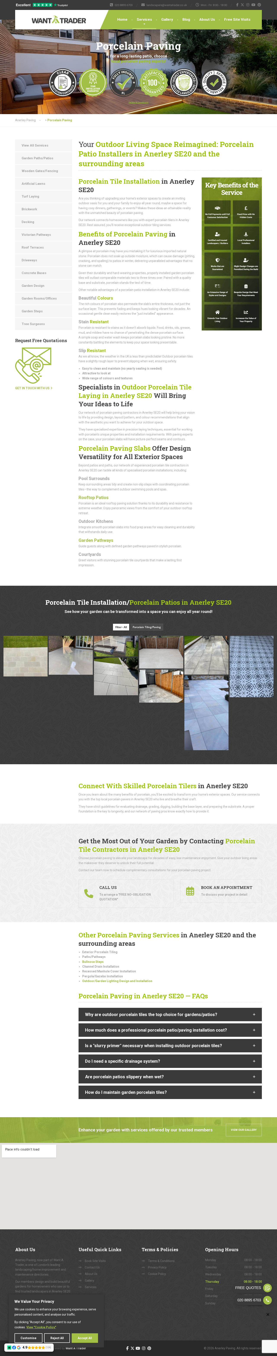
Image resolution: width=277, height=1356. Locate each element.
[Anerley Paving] (45, 16)
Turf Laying (30, 196)
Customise (28, 1338)
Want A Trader (76, 1348)
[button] (170, 1014)
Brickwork (29, 209)
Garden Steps (32, 311)
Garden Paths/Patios (37, 158)
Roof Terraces (33, 247)
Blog (186, 19)
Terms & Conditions (161, 1261)
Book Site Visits (95, 1261)
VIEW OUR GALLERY (244, 1129)
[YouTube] (253, 4)
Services (144, 19)
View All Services (35, 145)
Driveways (29, 260)
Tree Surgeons (33, 324)
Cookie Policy (157, 1274)
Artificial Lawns (33, 184)
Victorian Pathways (36, 235)
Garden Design (33, 286)
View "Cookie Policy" (41, 1327)
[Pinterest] (259, 4)
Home (122, 19)
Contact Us (92, 1267)
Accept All (85, 1338)
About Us (207, 19)
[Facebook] (237, 4)
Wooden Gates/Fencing (40, 171)
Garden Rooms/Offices (39, 298)
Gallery (167, 19)
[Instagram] (248, 4)
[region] (56, 1320)
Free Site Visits (237, 19)
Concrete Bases (34, 273)
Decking (28, 222)
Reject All (57, 1338)
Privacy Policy (157, 1267)
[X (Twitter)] (242, 4)
